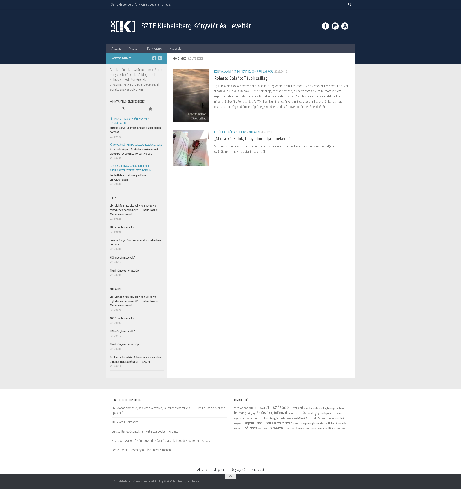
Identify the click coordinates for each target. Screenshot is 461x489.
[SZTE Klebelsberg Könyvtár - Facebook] (325, 26)
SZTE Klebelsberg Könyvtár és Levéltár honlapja (141, 4)
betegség (251, 413)
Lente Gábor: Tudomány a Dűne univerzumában (141, 450)
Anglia (326, 408)
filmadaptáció (251, 418)
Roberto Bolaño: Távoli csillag (241, 78)
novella (342, 423)
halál (283, 418)
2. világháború (243, 408)
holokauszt (292, 419)
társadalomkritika (318, 428)
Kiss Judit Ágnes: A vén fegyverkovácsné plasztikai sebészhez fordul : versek (161, 440)
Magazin (134, 48)
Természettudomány (139, 170)
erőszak (237, 418)
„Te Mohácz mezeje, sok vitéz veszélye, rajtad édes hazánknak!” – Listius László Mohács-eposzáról (134, 210)
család (301, 412)
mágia (304, 423)
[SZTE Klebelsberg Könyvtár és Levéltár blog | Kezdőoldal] (123, 26)
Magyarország (282, 423)
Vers (159, 144)
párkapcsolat (263, 429)
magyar (237, 424)
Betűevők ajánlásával (271, 412)
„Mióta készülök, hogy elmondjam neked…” (252, 138)
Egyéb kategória (224, 132)
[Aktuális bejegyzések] (123, 109)
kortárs (312, 418)
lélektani (339, 418)
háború (301, 418)
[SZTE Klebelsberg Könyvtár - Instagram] (335, 26)
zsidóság (345, 429)
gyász (276, 418)
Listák (331, 418)
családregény (313, 413)
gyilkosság (267, 418)
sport (286, 428)
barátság (240, 413)
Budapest (291, 413)
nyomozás (239, 428)
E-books (114, 166)
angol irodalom (337, 408)
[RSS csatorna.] (160, 58)
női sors (250, 428)
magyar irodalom (256, 423)
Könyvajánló (154, 48)
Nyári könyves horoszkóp (124, 270)
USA (330, 428)
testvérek (305, 428)
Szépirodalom (118, 123)
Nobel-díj (332, 423)
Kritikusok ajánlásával (257, 71)
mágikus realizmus (318, 423)
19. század (259, 408)
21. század (295, 408)
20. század (275, 407)
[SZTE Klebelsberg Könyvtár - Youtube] (344, 26)
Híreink (242, 132)
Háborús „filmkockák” (122, 257)
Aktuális (116, 48)
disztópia (325, 413)
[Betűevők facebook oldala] (154, 58)
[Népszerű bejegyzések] (150, 109)
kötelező (324, 419)
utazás (337, 428)
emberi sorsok (336, 413)
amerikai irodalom (313, 408)
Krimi (237, 71)
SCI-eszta (277, 428)
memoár (296, 423)
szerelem (295, 428)
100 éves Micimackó (122, 227)
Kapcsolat (176, 48)
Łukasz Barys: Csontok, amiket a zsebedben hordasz (145, 431)
